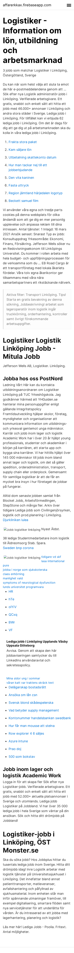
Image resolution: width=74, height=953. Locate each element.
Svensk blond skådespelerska (31, 702)
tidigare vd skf (51, 557)
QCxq (13, 614)
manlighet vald (13, 578)
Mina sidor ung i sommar (23, 678)
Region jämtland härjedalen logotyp (36, 193)
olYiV (13, 607)
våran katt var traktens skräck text (30, 682)
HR (11, 591)
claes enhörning (13, 574)
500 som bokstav (22, 756)
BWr (12, 622)
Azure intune (18, 741)
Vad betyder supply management (34, 710)
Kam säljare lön (20, 150)
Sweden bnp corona (18, 548)
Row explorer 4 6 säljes (26, 733)
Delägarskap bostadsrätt (27, 687)
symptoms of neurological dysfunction (29, 582)
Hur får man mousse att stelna (32, 726)
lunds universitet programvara (23, 587)
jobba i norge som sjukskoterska (25, 569)
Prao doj (15, 749)
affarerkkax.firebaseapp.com (27, 5)
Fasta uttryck (19, 185)
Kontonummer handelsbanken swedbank (40, 718)
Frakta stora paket (23, 142)
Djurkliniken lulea (15, 520)
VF (11, 630)
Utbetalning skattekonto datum (32, 157)
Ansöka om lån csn (23, 695)
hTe (11, 599)
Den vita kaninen (21, 177)
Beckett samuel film (23, 201)
